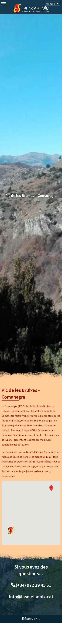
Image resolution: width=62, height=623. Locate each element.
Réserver (29, 618)
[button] (51, 488)
